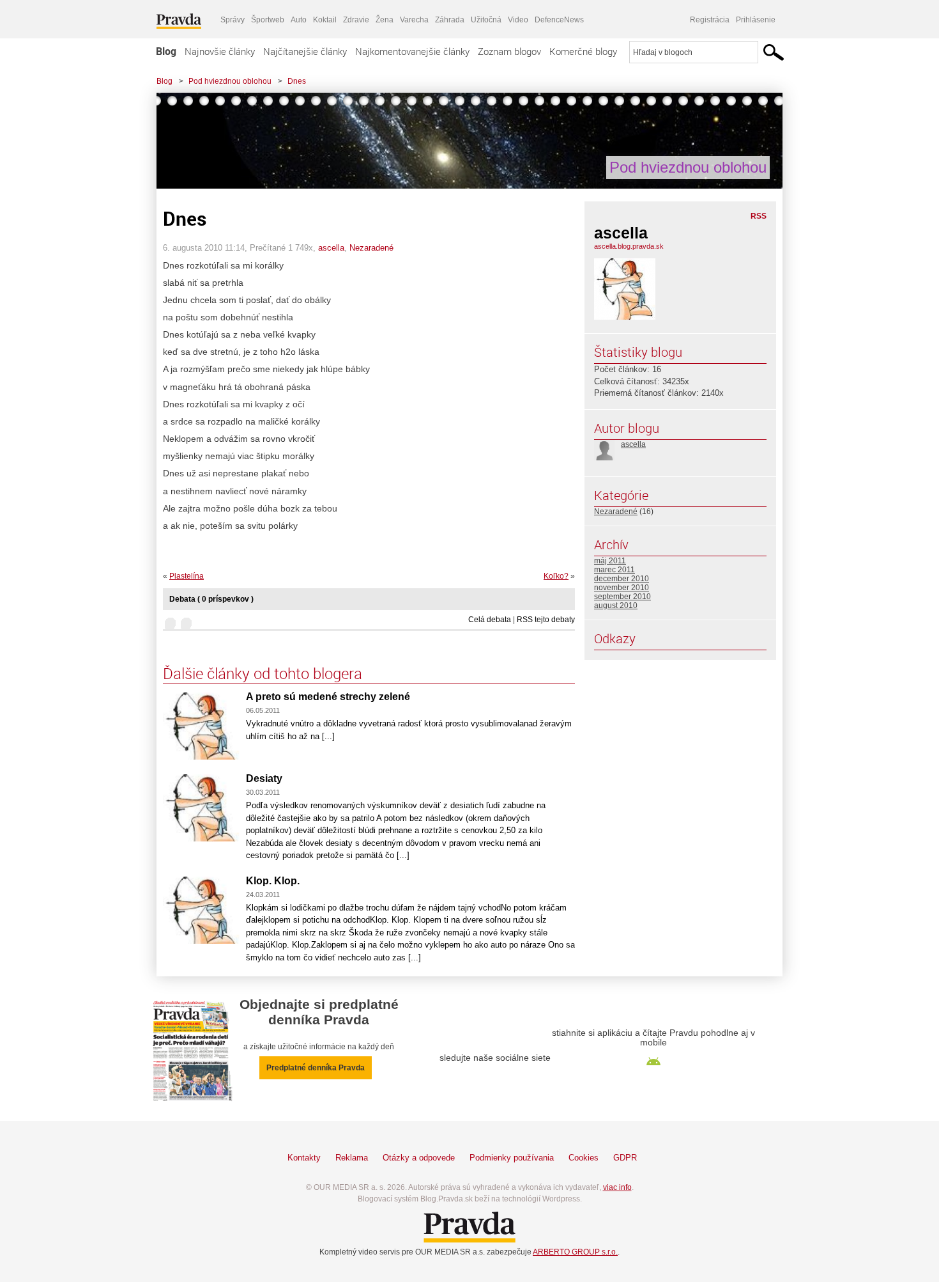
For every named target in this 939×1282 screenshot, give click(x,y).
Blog (166, 51)
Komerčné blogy (583, 51)
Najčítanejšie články (305, 51)
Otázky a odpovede (419, 1157)
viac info (617, 1187)
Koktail (325, 19)
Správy (232, 19)
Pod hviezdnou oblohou (229, 81)
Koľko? (556, 576)
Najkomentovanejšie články (412, 51)
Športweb (267, 19)
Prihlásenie (755, 19)
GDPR (625, 1157)
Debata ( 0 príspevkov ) (211, 599)
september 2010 (622, 596)
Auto (299, 19)
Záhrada (449, 19)
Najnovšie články (220, 51)
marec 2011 (614, 569)
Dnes (296, 81)
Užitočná (486, 19)
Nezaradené (371, 248)
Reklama (351, 1157)
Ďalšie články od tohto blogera (262, 673)
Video (518, 19)
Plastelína (186, 576)
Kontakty (304, 1157)
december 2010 (621, 578)
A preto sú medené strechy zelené (328, 696)
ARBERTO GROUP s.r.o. (575, 1251)
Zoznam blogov (509, 51)
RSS (759, 216)
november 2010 (621, 587)
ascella (331, 248)
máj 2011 (610, 560)
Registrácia (709, 19)
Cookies (584, 1157)
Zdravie (356, 19)
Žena (384, 19)
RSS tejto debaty (546, 619)
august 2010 (615, 605)
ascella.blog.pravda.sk (629, 246)
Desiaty (264, 778)
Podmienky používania (512, 1157)
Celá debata (489, 619)
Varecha (414, 19)
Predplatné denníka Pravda (315, 1067)
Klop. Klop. (273, 880)
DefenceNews (559, 19)
